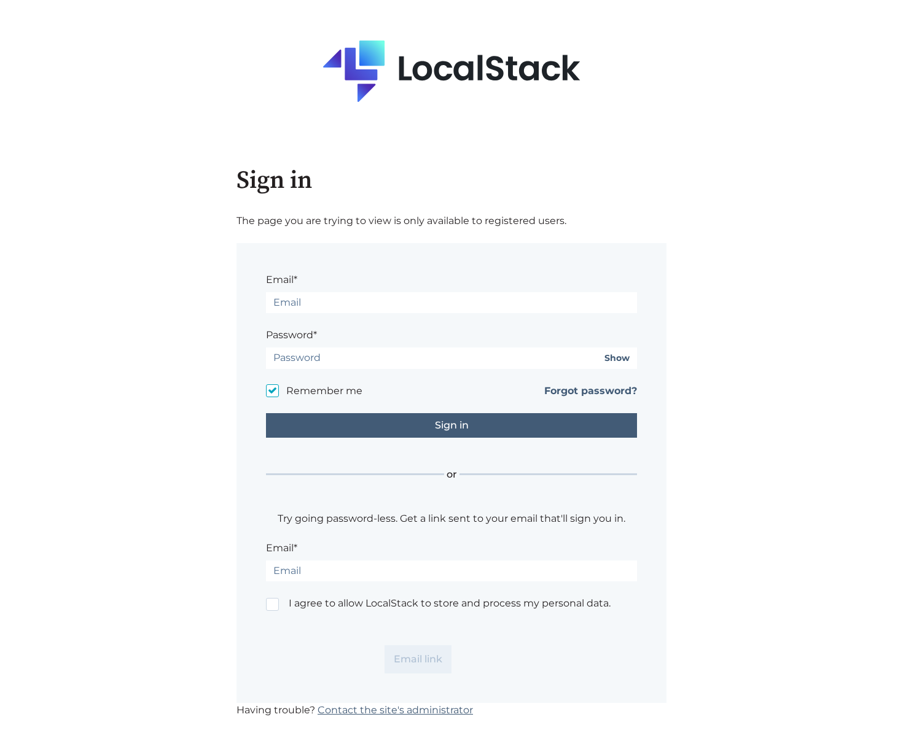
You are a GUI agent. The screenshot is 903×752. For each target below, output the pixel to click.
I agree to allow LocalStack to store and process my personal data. (450, 603)
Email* (281, 279)
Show (617, 358)
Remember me (324, 391)
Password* (291, 335)
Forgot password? (590, 391)
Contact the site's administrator (395, 710)
